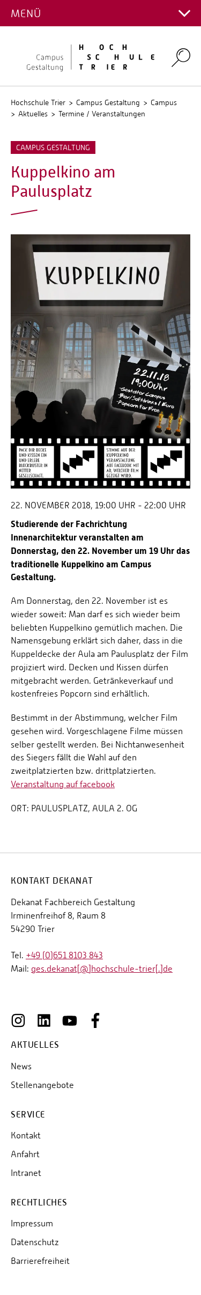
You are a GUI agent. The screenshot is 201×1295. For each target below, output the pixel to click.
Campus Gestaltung (108, 102)
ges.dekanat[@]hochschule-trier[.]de (102, 969)
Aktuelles (33, 113)
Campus (164, 102)
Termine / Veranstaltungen (101, 113)
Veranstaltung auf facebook (63, 784)
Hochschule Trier (38, 102)
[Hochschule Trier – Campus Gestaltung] (84, 56)
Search (181, 57)
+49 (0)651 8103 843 (64, 955)
